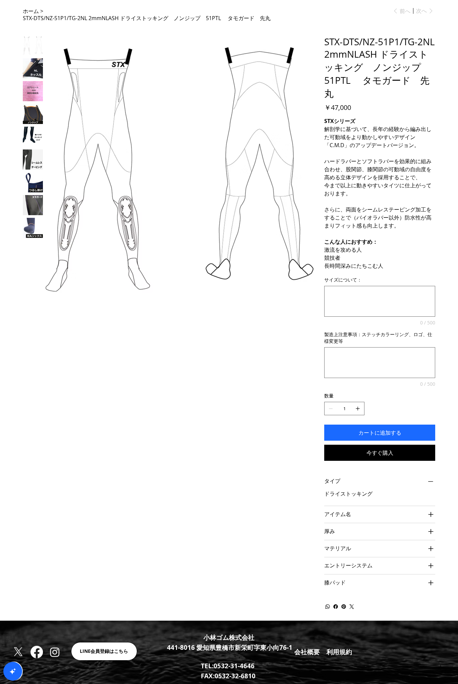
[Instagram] (55, 652)
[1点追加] (357, 408)
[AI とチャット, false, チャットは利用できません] (12, 671)
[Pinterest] (343, 606)
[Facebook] (335, 606)
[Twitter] (351, 606)
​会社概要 (307, 651)
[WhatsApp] (327, 606)
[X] (18, 652)
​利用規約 (339, 651)
